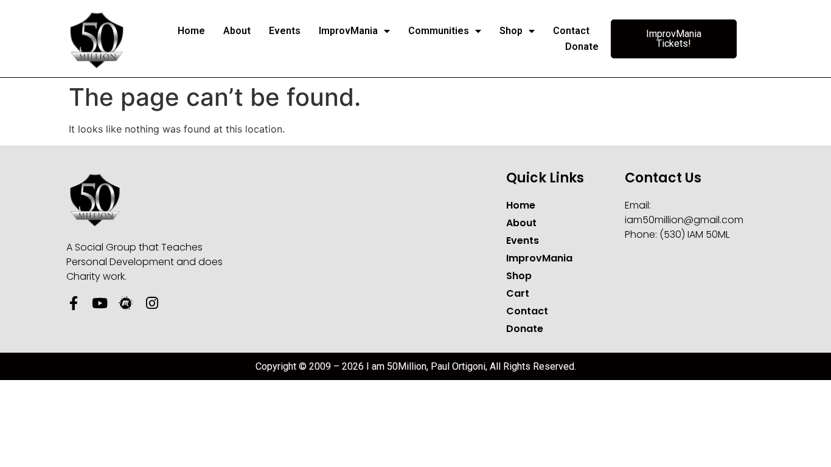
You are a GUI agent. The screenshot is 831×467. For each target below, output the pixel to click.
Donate (582, 46)
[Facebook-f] (73, 303)
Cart (517, 293)
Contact (571, 30)
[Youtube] (99, 303)
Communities (438, 30)
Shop (511, 30)
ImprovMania (348, 30)
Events (285, 30)
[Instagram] (152, 303)
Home (191, 30)
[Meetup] (126, 303)
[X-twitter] (178, 303)
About (237, 30)
